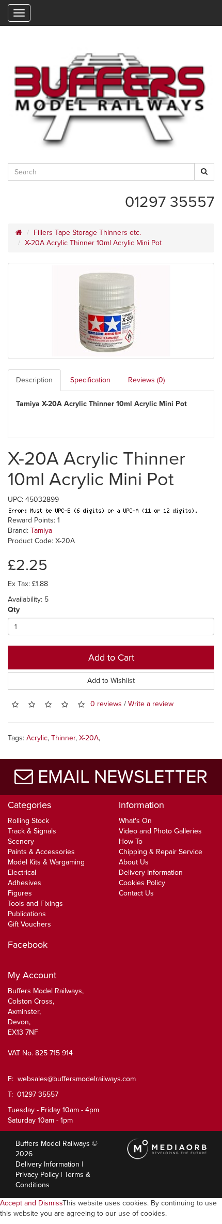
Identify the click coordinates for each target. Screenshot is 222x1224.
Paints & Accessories (41, 851)
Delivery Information (151, 872)
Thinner (63, 738)
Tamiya (41, 530)
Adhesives (24, 882)
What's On (135, 820)
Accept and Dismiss (31, 1203)
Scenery (21, 841)
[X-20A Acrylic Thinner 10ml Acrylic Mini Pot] (111, 311)
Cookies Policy (142, 882)
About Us (134, 862)
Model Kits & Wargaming (46, 862)
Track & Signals (32, 831)
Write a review (150, 704)
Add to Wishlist (111, 680)
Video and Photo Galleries (160, 831)
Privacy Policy (37, 1174)
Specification (90, 380)
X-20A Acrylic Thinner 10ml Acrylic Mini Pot (93, 242)
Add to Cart (111, 657)
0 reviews (106, 704)
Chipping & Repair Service (160, 851)
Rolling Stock (28, 820)
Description (34, 380)
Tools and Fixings (35, 903)
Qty (14, 609)
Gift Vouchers (29, 924)
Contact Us (136, 893)
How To (130, 841)
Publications (27, 913)
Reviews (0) (146, 380)
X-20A (89, 738)
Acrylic (36, 738)
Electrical (22, 872)
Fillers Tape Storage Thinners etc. (87, 232)
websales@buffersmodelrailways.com (77, 1078)
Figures (20, 893)
